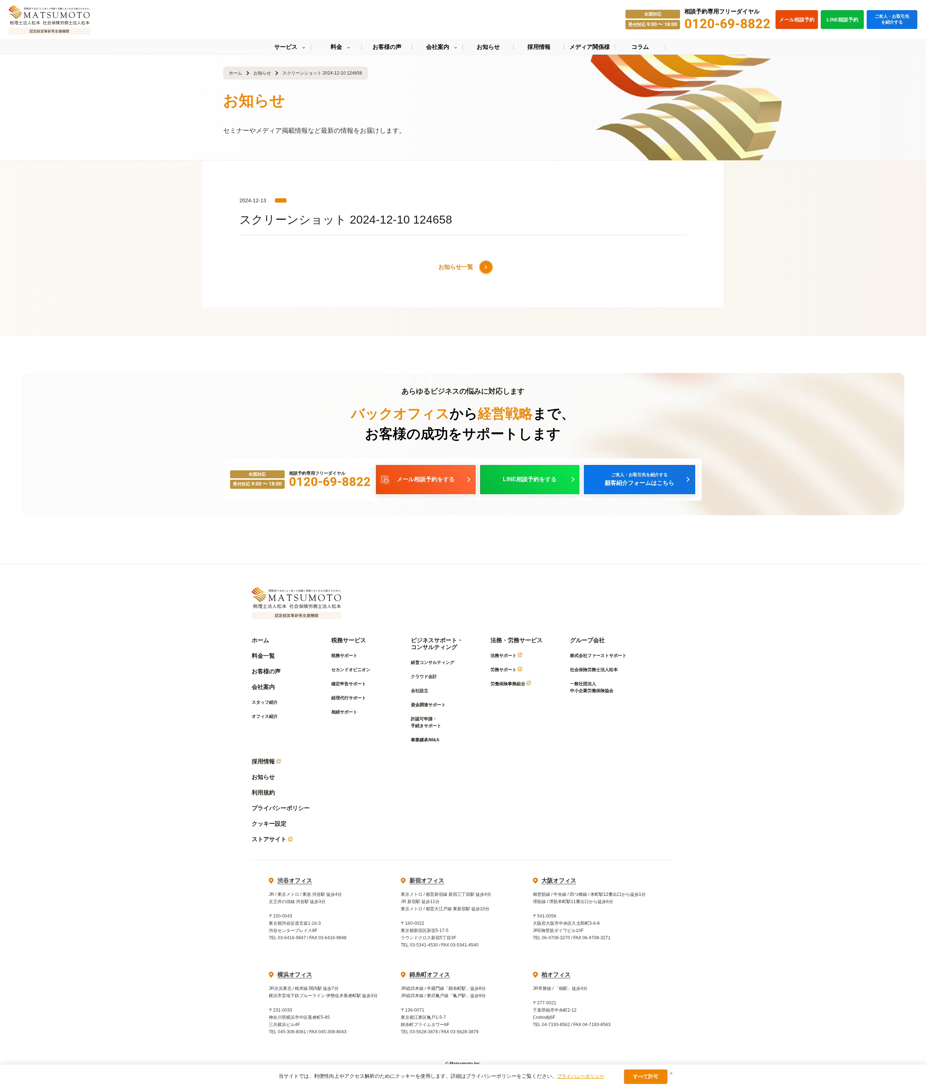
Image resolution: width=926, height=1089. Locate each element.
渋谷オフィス (294, 880)
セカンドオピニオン (350, 669)
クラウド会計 (424, 676)
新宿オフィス (426, 880)
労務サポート (504, 669)
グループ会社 (587, 640)
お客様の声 (266, 671)
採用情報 (264, 761)
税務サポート (344, 655)
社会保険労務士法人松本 (594, 669)
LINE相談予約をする (530, 479)
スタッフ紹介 (265, 702)
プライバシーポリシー (281, 808)
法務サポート (504, 655)
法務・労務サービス (516, 640)
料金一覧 (263, 656)
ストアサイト (270, 839)
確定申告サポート (348, 683)
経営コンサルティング (432, 662)
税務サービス (348, 640)
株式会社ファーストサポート (598, 655)
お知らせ (262, 73)
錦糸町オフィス (429, 974)
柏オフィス (555, 974)
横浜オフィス (294, 974)
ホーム (235, 73)
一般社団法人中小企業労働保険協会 (591, 687)
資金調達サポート (428, 704)
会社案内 (263, 687)
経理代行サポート (348, 697)
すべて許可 (645, 1076)
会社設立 (419, 690)
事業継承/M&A (425, 739)
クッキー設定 (269, 824)
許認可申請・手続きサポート (426, 722)
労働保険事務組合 (508, 683)
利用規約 (263, 792)
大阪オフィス (558, 880)
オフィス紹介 (265, 716)
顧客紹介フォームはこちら (639, 479)
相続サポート (344, 712)
